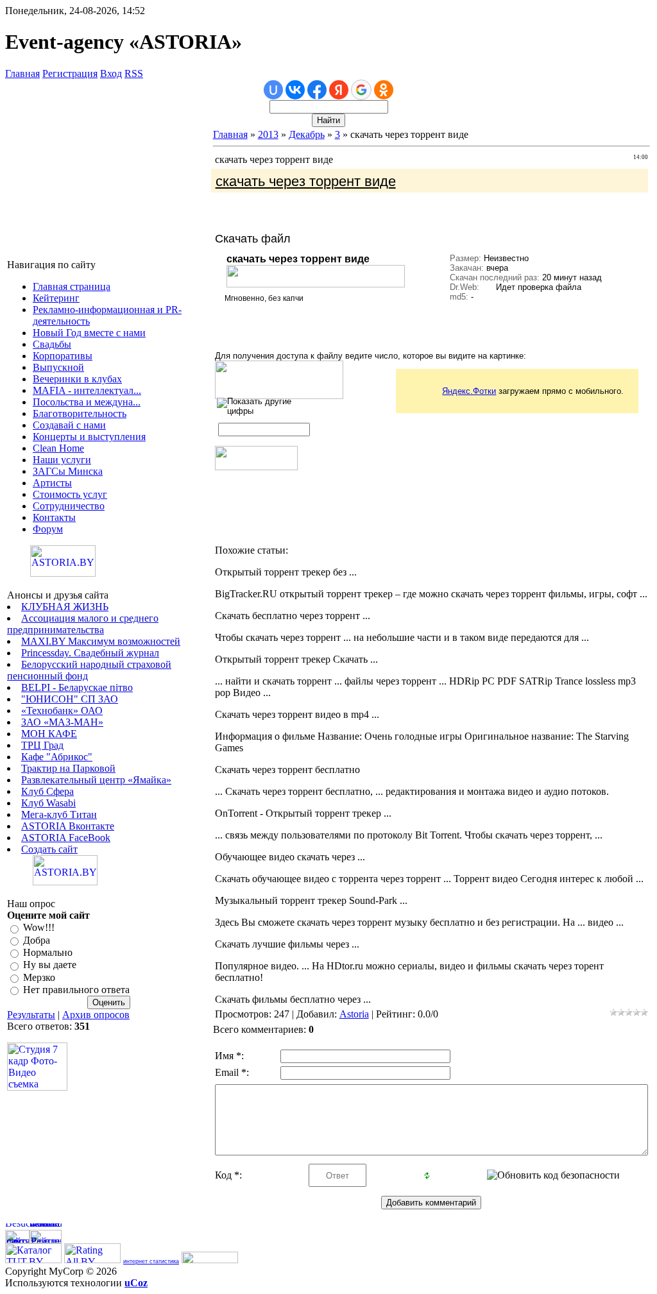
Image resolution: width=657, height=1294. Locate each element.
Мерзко (39, 977)
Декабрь (307, 134)
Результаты (31, 1014)
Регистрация (70, 73)
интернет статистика (151, 1261)
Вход (111, 73)
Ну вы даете (49, 965)
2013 (268, 134)
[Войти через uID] (273, 89)
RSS (133, 73)
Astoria (354, 1014)
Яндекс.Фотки (469, 391)
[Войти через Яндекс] (338, 89)
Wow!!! (39, 928)
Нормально (48, 952)
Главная (22, 73)
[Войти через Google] (361, 90)
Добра (36, 940)
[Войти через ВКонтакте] (295, 89)
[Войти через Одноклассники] (383, 89)
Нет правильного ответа (76, 989)
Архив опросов (96, 1014)
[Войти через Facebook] (317, 89)
